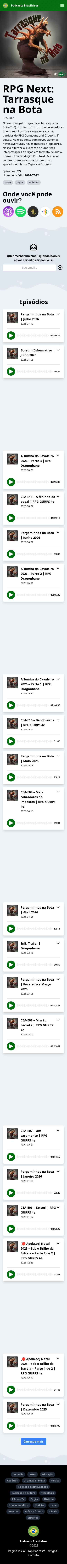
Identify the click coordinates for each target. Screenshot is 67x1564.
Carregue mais (33, 1441)
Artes (32, 1474)
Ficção (34, 1499)
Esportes (33, 1517)
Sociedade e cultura (23, 1493)
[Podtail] (33, 211)
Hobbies (34, 182)
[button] (62, 5)
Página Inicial (16, 1551)
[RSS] (58, 211)
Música (55, 1480)
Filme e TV (18, 1499)
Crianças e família (34, 1480)
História (49, 1499)
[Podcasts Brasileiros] (33, 1531)
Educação (47, 1474)
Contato (33, 1555)
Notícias (39, 1505)
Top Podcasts (36, 1551)
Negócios (12, 1480)
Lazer (8, 182)
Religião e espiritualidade (33, 1486)
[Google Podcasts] (45, 211)
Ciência (53, 1511)
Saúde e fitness (34, 1511)
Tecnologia (47, 1493)
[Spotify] (20, 211)
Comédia (18, 1474)
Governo (13, 1511)
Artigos (52, 1551)
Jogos (20, 182)
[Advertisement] (33, 414)
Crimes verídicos (19, 1505)
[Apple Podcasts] (8, 211)
